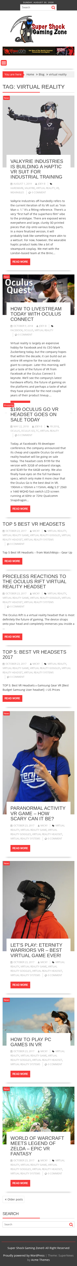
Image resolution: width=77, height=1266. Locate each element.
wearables (17, 192)
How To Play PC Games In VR (30, 1042)
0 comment (39, 192)
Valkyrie (30, 188)
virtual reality (45, 188)
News (6, 97)
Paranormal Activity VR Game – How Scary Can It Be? (38, 813)
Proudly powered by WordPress (24, 1255)
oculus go (28, 430)
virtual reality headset (47, 834)
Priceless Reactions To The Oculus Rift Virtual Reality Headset (34, 581)
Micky (36, 531)
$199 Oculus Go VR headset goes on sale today (34, 414)
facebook (16, 330)
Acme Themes (40, 1260)
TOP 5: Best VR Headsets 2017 (34, 654)
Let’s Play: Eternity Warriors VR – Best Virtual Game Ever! (36, 950)
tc (37, 430)
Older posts (15, 1199)
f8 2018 (54, 426)
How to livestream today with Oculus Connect (36, 314)
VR (57, 188)
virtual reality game (16, 535)
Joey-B (41, 183)
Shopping (9, 405)
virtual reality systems (39, 539)
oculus (28, 330)
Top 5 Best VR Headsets (34, 524)
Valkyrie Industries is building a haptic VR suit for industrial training (36, 169)
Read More (20, 261)
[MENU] (4, 63)
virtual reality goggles (45, 535)
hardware (16, 188)
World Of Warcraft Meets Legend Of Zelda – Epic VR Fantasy (37, 1145)
